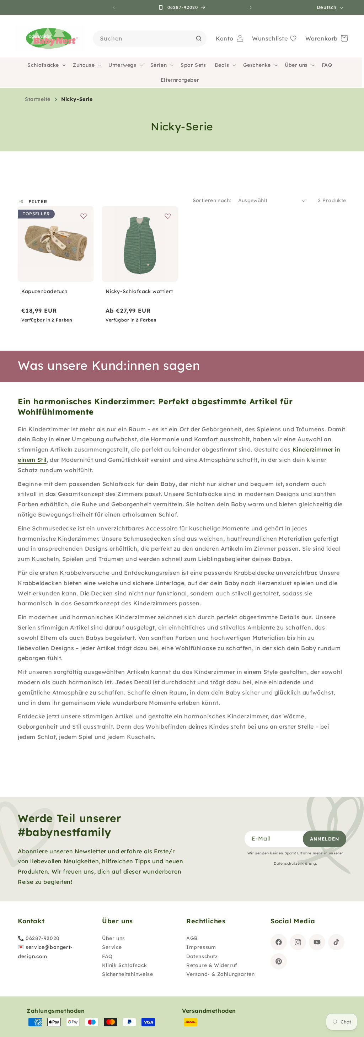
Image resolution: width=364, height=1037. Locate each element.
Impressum (201, 947)
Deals (222, 65)
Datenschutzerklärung (295, 863)
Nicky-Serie (77, 99)
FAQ (107, 956)
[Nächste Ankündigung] (250, 7)
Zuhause (84, 65)
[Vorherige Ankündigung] (114, 7)
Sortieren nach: (212, 200)
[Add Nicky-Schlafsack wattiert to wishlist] (167, 216)
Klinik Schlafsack (124, 965)
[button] (46, 65)
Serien (158, 65)
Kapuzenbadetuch (44, 291)
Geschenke (257, 65)
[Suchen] (199, 38)
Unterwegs (122, 65)
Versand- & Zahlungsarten (220, 974)
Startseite (37, 99)
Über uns (296, 65)
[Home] (49, 38)
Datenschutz (202, 956)
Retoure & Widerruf (211, 965)
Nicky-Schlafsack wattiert (139, 291)
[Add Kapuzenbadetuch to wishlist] (83, 216)
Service (112, 947)
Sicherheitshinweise (127, 974)
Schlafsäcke (43, 65)
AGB (192, 938)
